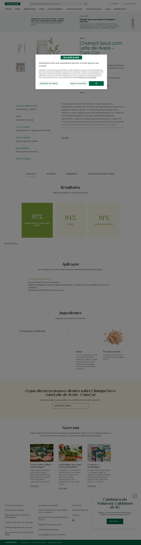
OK (96, 83)
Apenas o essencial (78, 83)
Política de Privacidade (87, 77)
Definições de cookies (49, 83)
